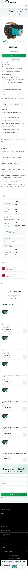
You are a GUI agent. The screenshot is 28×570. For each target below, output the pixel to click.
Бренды (3, 513)
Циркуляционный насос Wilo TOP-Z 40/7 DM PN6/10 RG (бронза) (14, 402)
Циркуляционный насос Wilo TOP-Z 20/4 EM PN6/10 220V (14, 350)
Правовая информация (6, 551)
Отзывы (3, 547)
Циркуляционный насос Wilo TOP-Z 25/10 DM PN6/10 (14, 453)
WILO (16, 104)
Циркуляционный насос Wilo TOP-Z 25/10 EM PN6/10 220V (14, 324)
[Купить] (24, 330)
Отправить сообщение (14, 494)
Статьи (2, 522)
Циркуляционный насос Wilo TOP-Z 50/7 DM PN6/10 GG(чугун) (14, 376)
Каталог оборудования (6, 505)
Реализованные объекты (7, 517)
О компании (4, 526)
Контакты (3, 543)
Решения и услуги (5, 509)
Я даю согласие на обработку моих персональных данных (14, 498)
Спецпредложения (5, 534)
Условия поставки (5, 530)
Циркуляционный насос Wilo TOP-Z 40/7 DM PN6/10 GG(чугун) (14, 428)
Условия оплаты (5, 538)
